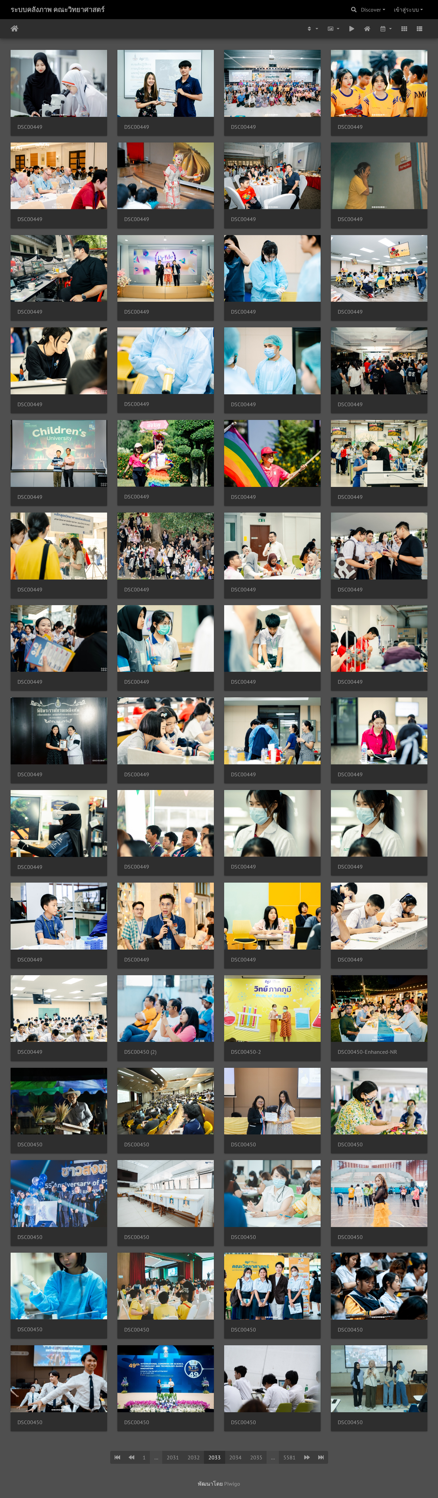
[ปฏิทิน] (385, 29)
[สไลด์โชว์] (352, 29)
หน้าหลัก (14, 29)
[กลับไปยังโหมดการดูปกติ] (367, 29)
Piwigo (232, 1483)
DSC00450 (29, 1144)
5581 (289, 1457)
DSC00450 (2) (140, 1052)
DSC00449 (29, 127)
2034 (235, 1457)
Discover (371, 9)
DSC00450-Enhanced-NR (367, 1052)
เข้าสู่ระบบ (406, 9)
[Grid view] (404, 29)
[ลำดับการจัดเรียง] (312, 29)
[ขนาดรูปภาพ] (333, 29)
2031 (173, 1457)
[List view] (419, 29)
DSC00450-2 (246, 1052)
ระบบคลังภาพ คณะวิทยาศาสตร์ (58, 9)
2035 (256, 1457)
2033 (214, 1457)
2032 (194, 1457)
